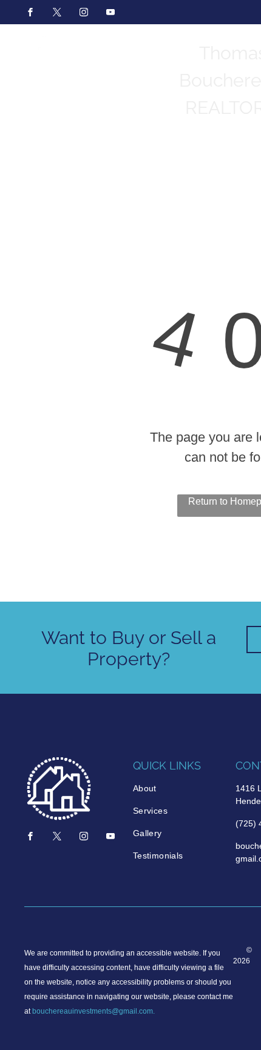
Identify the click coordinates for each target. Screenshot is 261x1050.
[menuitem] (178, 788)
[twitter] (57, 13)
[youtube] (110, 13)
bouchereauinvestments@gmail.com (92, 1011)
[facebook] (30, 13)
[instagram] (84, 13)
